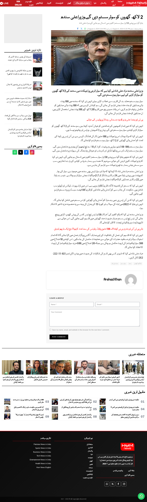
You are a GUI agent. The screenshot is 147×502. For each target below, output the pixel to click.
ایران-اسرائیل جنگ (81, 3)
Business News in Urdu (42, 452)
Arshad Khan (139, 29)
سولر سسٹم (123, 264)
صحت (91, 467)
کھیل (69, 3)
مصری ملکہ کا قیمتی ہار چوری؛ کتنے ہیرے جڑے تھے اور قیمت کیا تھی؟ (18, 72)
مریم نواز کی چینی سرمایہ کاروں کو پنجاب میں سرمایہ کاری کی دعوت (19, 58)
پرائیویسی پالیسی (118, 470)
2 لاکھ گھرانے (137, 264)
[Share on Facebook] (77, 28)
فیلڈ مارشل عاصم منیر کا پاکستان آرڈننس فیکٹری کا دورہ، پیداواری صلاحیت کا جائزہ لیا (19, 133)
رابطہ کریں (131, 470)
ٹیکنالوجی (39, 3)
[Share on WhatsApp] (85, 28)
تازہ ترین (90, 447)
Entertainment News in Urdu (40, 460)
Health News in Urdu (43, 463)
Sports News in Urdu (43, 448)
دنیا (95, 3)
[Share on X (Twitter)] (81, 28)
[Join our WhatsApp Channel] (141, 496)
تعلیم (91, 464)
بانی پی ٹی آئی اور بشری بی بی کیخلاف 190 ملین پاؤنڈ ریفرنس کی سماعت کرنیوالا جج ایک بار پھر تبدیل (98, 229)
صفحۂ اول (90, 444)
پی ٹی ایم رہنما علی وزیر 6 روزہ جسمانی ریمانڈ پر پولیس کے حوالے (115, 120)
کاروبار (49, 3)
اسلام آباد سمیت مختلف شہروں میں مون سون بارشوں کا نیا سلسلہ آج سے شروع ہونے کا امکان (18, 101)
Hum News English (43, 467)
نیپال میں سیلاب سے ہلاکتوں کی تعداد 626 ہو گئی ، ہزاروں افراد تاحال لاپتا (18, 117)
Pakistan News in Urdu (42, 444)
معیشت (90, 457)
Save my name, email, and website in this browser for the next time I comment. (80, 330)
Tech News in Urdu (44, 456)
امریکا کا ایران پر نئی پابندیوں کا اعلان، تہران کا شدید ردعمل (18, 86)
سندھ (130, 264)
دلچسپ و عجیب (88, 477)
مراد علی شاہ (115, 264)
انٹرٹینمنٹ (59, 3)
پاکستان (103, 3)
